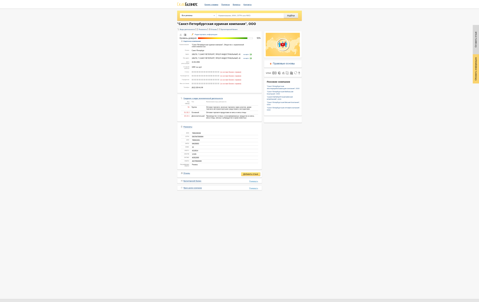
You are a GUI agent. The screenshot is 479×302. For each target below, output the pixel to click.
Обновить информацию (476, 68)
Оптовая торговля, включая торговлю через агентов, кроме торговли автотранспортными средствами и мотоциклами (228, 108)
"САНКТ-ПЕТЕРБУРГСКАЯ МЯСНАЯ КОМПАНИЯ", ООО (280, 98)
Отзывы (214, 29)
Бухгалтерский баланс (229, 29)
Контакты (247, 4)
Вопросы (236, 4)
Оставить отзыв (476, 40)
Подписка (225, 4)
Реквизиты (203, 29)
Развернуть (253, 181)
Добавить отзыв (250, 174)
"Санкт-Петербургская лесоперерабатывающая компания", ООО (283, 87)
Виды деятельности (187, 29)
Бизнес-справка (211, 4)
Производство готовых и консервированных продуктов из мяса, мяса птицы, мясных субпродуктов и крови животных (230, 117)
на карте (246, 54)
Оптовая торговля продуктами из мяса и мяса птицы (226, 112)
